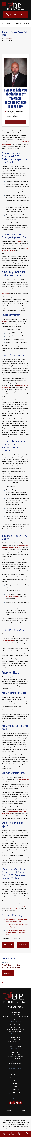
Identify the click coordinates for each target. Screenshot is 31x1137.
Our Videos (15, 1083)
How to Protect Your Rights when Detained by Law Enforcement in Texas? (16, 932)
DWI (19, 241)
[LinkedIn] (20, 1102)
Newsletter (15, 1092)
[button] (4, 4)
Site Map (9, 1110)
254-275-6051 (15, 1054)
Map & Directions (15, 1021)
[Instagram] (17, 1102)
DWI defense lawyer (8, 640)
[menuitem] (15, 1072)
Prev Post (8, 945)
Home (15, 1072)
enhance (4, 321)
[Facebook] (10, 1102)
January (9, 23)
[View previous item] (3, 982)
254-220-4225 (15, 1007)
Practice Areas (15, 1078)
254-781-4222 (13, 908)
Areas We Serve (15, 1081)
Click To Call (17, 14)
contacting (21, 906)
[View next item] (6, 982)
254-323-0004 (15, 1014)
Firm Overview (15, 1075)
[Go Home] (3, 23)
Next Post (23, 945)
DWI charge (5, 293)
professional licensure (12, 596)
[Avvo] (13, 1102)
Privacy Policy (20, 1110)
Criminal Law (16, 938)
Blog (15, 1086)
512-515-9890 (15, 1027)
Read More (8, 973)
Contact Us (15, 1089)
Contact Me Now (15, 122)
